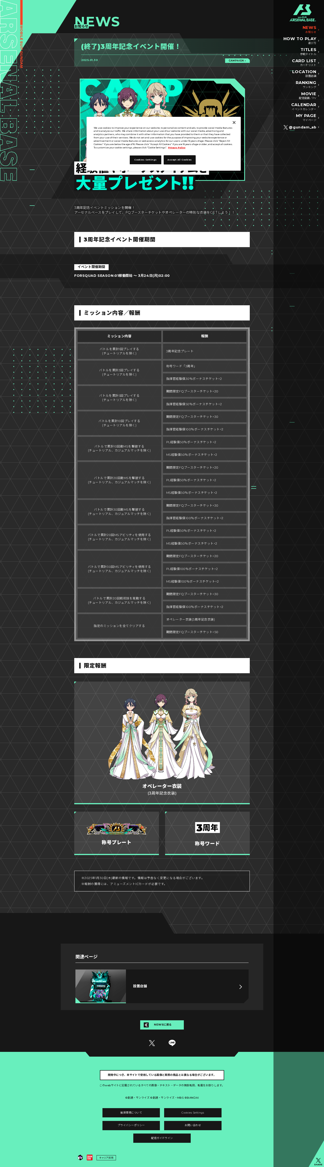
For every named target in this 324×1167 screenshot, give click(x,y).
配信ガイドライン (162, 1138)
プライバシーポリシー (131, 1125)
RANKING (306, 84)
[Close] (234, 122)
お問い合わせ (193, 1125)
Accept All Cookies (179, 159)
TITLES (308, 51)
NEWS (309, 29)
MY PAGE (306, 117)
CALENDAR (303, 107)
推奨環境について (131, 1112)
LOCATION (304, 74)
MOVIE (307, 96)
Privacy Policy (176, 147)
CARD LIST (304, 63)
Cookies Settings (192, 1112)
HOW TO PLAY (299, 41)
